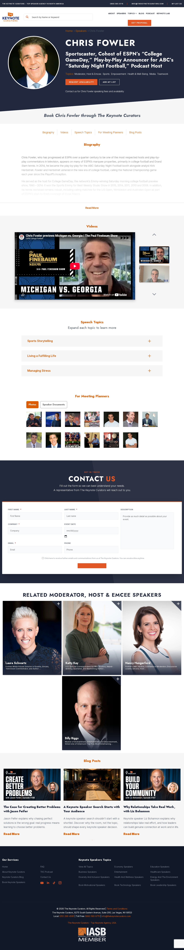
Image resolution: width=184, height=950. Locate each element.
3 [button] (94, 839)
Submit (92, 565)
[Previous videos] (154, 234)
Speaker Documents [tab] (54, 404)
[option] (32, 802)
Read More (92, 207)
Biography (48, 132)
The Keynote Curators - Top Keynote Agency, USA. (92, 923)
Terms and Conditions (117, 908)
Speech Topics (83, 132)
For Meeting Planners (110, 132)
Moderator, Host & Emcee (87, 73)
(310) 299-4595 (66, 916)
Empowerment (118, 73)
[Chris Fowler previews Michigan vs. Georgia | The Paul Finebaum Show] (154, 254)
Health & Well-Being (138, 73)
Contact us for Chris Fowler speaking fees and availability (94, 91)
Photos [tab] (32, 404)
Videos (64, 132)
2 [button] (92, 839)
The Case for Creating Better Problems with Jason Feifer (32, 809)
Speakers (81, 30)
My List (177, 4)
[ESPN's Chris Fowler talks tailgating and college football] (154, 273)
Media (152, 73)
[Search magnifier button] (27, 17)
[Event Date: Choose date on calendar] (65, 536)
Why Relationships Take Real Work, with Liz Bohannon (149, 809)
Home (69, 30)
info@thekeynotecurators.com (148, 4)
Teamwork (162, 73)
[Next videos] (154, 294)
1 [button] (90, 839)
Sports (106, 73)
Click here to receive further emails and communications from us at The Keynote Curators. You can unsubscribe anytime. (94, 558)
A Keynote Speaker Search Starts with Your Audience (92, 809)
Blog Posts (135, 132)
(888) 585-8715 (116, 4)
